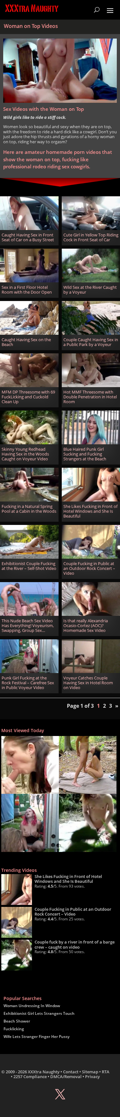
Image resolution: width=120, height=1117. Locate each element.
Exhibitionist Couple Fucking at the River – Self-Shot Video (29, 566)
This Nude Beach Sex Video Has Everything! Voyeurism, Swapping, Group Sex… (28, 625)
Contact (70, 1072)
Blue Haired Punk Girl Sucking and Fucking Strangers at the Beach (84, 454)
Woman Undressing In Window (32, 1005)
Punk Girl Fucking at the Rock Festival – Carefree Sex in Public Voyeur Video (28, 682)
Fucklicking (14, 1029)
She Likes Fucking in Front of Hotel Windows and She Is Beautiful (90, 511)
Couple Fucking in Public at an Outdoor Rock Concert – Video (89, 568)
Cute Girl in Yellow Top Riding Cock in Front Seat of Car (90, 237)
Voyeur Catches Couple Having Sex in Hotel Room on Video (88, 682)
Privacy (92, 1076)
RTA (105, 1072)
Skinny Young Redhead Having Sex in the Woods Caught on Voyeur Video (25, 454)
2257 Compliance (30, 1076)
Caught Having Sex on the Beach (26, 342)
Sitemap (90, 1072)
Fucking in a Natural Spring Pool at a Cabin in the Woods (29, 509)
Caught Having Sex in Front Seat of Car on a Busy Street (28, 237)
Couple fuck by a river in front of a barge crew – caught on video (75, 944)
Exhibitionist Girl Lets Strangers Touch (39, 1013)
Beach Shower (17, 1021)
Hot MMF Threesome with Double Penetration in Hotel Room (90, 396)
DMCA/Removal (66, 1076)
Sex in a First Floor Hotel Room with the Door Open (27, 290)
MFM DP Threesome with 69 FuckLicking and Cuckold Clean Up (28, 396)
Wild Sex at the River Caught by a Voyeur (90, 290)
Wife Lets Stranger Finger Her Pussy (36, 1036)
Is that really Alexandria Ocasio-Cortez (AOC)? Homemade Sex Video (85, 625)
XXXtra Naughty (44, 1072)
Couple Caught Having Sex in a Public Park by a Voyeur (90, 342)
